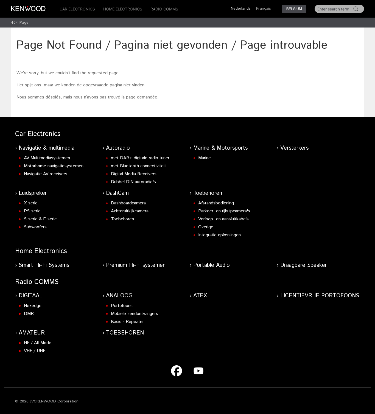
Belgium (294, 9)
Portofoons (122, 306)
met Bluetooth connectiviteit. (139, 166)
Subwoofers (35, 227)
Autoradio (118, 148)
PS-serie (32, 211)
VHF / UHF (34, 351)
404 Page (20, 22)
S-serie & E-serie (40, 219)
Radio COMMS (164, 9)
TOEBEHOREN (125, 333)
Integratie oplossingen (219, 235)
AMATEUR (32, 333)
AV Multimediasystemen (47, 158)
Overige (205, 227)
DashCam (117, 193)
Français (263, 8)
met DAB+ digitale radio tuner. (140, 158)
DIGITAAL (31, 296)
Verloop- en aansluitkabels (223, 219)
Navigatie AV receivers (45, 174)
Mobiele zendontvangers (134, 314)
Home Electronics (122, 9)
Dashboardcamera (128, 203)
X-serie (31, 203)
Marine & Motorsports (220, 148)
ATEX (200, 296)
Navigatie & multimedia (46, 148)
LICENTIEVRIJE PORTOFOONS (319, 296)
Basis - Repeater (127, 322)
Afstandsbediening (216, 203)
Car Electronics (77, 9)
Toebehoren (122, 219)
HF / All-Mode (37, 343)
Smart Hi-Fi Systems (44, 265)
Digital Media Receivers (133, 174)
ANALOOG (119, 296)
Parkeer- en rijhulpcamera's (224, 211)
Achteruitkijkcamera (130, 211)
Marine (204, 158)
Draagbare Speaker (303, 265)
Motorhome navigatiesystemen (53, 166)
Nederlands (241, 8)
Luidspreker (33, 193)
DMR (29, 314)
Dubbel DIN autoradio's (133, 182)
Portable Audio (211, 265)
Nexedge (32, 306)
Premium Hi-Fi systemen (136, 265)
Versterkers (294, 148)
